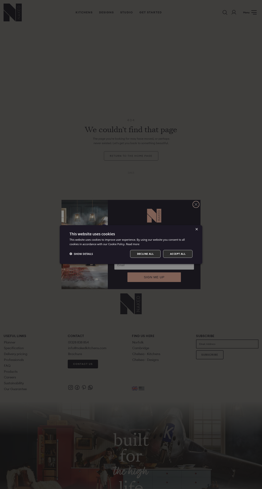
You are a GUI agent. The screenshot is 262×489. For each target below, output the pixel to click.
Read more (132, 244)
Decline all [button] (145, 253)
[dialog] (131, 244)
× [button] (196, 229)
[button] (81, 254)
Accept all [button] (178, 253)
